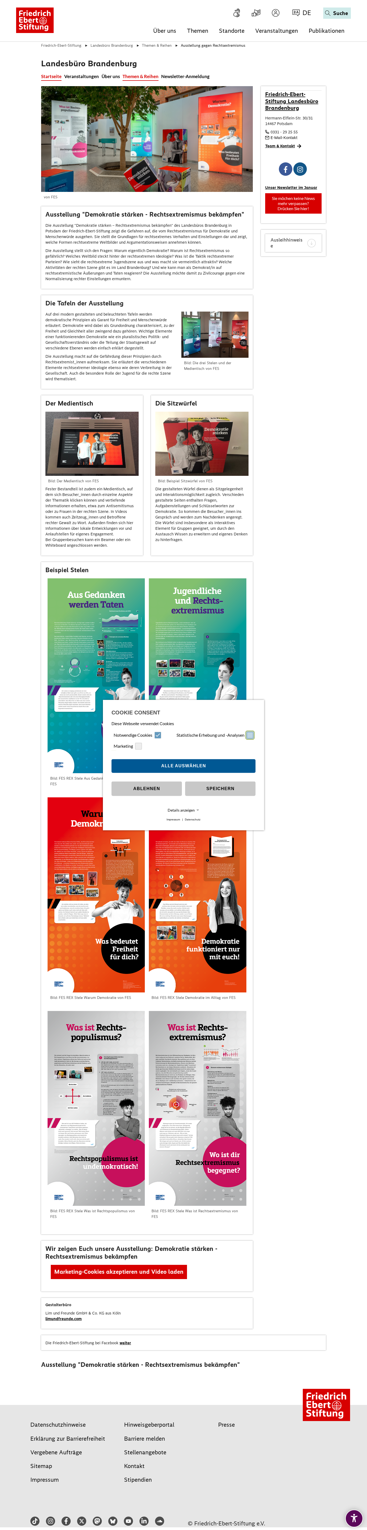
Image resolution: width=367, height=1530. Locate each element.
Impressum (173, 819)
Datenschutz (192, 819)
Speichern (220, 788)
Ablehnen (146, 788)
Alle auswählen (183, 766)
